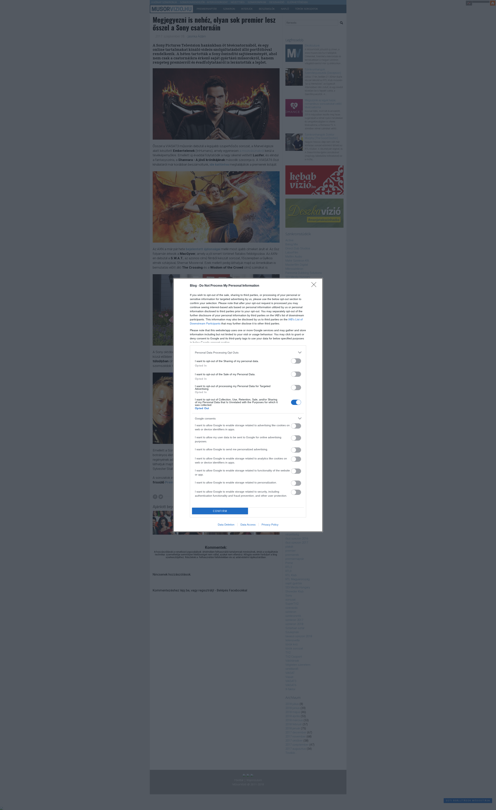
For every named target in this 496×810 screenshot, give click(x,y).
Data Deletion (226, 524)
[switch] (296, 361)
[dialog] (248, 405)
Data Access (248, 524)
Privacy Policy (270, 524)
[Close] (315, 286)
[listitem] (248, 352)
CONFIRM (220, 511)
